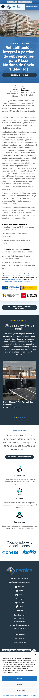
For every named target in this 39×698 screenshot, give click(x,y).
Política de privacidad (21, 695)
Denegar (20, 684)
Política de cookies (8, 695)
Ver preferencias (19, 690)
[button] (36, 654)
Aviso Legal (32, 695)
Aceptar (19, 678)
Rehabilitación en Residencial (11, 408)
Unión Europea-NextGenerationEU (13, 279)
